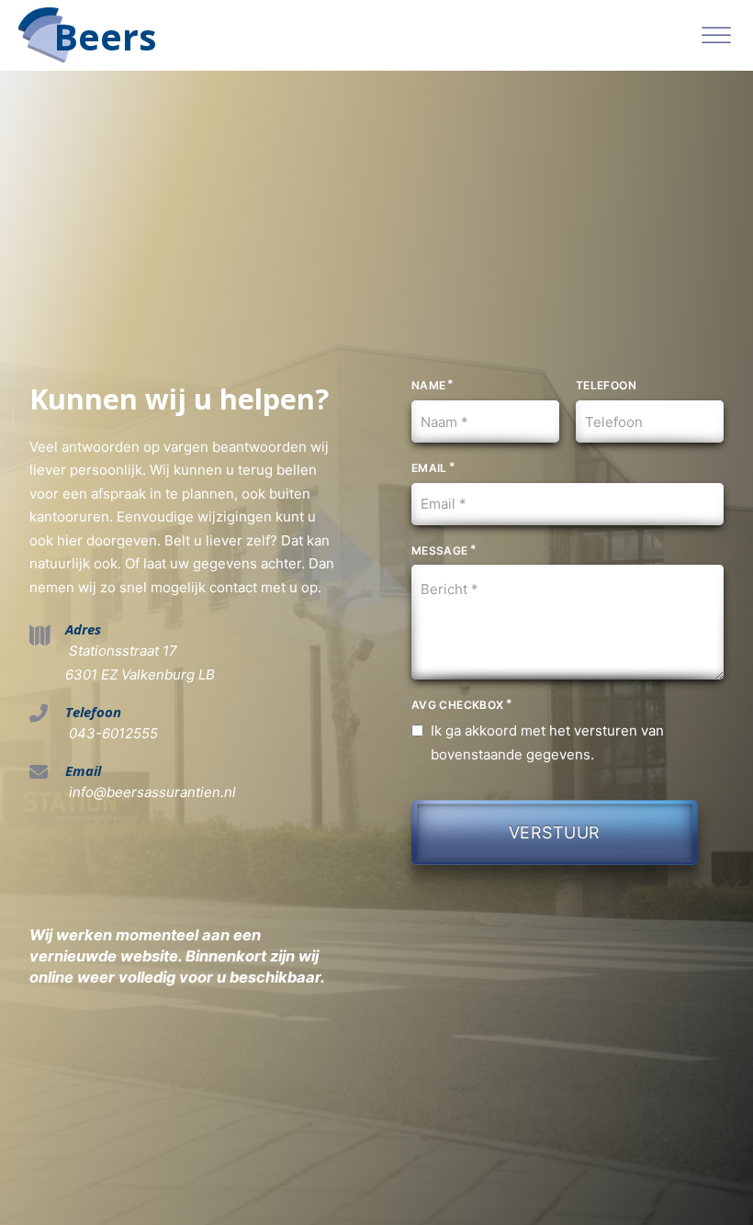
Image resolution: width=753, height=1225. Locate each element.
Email (429, 468)
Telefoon (606, 385)
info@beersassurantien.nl (150, 792)
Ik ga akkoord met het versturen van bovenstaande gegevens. (547, 742)
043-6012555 (111, 733)
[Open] (716, 35)
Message (439, 550)
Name (428, 385)
